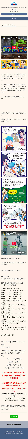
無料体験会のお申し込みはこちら (11, 258)
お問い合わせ (14, 14)
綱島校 (14, 86)
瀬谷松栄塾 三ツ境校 (14, 432)
